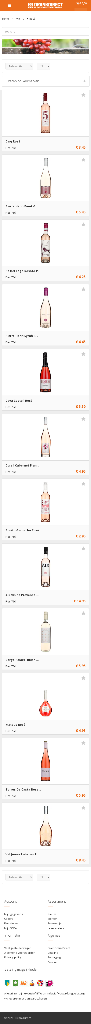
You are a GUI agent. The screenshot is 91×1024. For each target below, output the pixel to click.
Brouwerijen (55, 923)
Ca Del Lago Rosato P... (23, 271)
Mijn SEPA (10, 928)
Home (6, 18)
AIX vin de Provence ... (22, 595)
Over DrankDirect (59, 948)
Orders (8, 919)
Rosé (32, 18)
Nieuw (52, 914)
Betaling (53, 953)
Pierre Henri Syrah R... (22, 336)
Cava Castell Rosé (19, 401)
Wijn (18, 18)
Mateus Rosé (15, 725)
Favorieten (11, 923)
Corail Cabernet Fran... (22, 465)
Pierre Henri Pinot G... (22, 206)
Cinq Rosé (13, 141)
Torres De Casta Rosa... (23, 789)
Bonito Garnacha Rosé (22, 530)
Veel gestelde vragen (18, 948)
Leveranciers (56, 928)
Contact (52, 962)
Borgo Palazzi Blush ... (22, 660)
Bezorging (54, 957)
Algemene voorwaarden (19, 953)
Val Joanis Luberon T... (22, 854)
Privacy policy (13, 957)
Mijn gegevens (13, 914)
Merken (53, 919)
